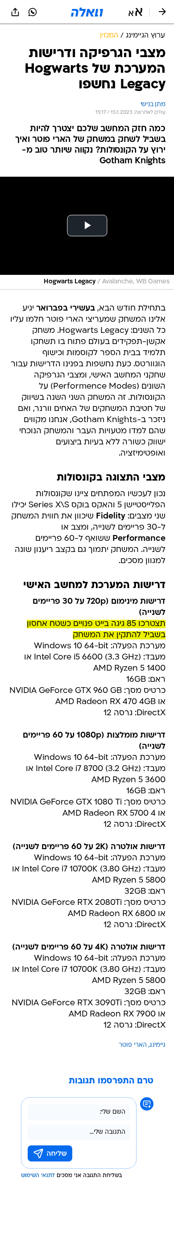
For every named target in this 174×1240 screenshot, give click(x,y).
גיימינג (157, 1045)
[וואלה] (87, 12)
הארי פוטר (133, 1045)
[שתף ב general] (15, 12)
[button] (135, 12)
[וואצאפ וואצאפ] (32, 12)
